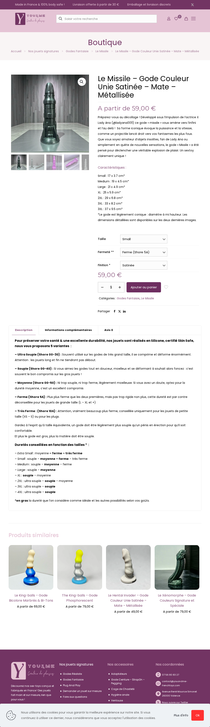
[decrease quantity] (102, 287)
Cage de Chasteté (122, 689)
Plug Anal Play (71, 685)
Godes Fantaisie (77, 51)
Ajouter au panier (144, 287)
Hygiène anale (120, 694)
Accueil (16, 51)
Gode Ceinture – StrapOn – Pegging (128, 681)
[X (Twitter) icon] (192, 4)
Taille (102, 239)
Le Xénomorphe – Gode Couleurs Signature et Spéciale (177, 600)
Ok (198, 715)
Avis (108, 330)
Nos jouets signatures (43, 51)
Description (23, 330)
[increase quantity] (119, 287)
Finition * (104, 265)
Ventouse (117, 700)
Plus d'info (181, 715)
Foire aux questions (75, 697)
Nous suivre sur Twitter (175, 702)
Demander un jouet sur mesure (82, 691)
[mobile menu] (193, 18)
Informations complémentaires (68, 330)
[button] (82, 82)
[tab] (24, 330)
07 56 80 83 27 (170, 674)
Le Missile (102, 51)
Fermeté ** (106, 252)
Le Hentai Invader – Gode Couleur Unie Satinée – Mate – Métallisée (128, 600)
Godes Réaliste (72, 674)
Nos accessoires (120, 664)
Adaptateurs (119, 674)
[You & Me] (30, 18)
